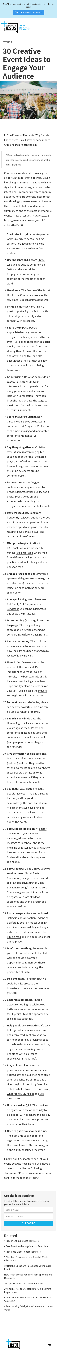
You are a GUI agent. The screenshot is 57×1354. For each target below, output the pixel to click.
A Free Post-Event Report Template (22, 1251)
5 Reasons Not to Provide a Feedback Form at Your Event (27, 1299)
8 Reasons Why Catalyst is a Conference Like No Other (28, 1308)
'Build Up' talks (24, 552)
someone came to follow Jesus (24, 646)
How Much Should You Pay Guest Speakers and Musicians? (28, 1276)
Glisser (42, 599)
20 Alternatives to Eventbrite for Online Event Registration (27, 1290)
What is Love (23, 1089)
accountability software (20, 536)
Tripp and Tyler (16, 686)
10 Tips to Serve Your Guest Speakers (23, 1283)
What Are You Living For (20, 1093)
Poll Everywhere (28, 604)
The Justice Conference (29, 264)
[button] (53, 22)
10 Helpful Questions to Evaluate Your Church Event (27, 1267)
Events (7, 42)
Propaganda (14, 274)
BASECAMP (13, 548)
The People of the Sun (34, 290)
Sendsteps (13, 609)
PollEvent (12, 604)
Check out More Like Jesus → (28, 12)
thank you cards (34, 812)
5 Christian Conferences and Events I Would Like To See (26, 1258)
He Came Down (40, 1089)
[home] (15, 27)
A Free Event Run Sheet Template (21, 1240)
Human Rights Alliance (20, 723)
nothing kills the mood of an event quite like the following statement (27, 1168)
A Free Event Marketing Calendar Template (26, 1246)
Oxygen (29, 426)
